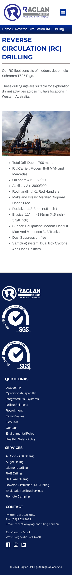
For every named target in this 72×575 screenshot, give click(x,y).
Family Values (15, 416)
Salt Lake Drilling (17, 479)
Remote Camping (18, 496)
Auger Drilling (15, 462)
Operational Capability (21, 393)
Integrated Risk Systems (22, 399)
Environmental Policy (20, 433)
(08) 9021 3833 (25, 514)
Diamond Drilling (17, 467)
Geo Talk (12, 422)
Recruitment (14, 410)
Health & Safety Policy (21, 439)
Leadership (13, 387)
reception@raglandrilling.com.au (37, 524)
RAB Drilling (14, 473)
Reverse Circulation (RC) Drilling (27, 485)
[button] (63, 12)
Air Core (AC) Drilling (20, 456)
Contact (11, 427)
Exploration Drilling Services (24, 490)
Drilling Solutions (17, 404)
